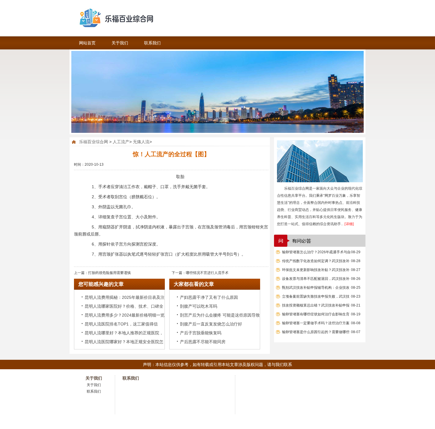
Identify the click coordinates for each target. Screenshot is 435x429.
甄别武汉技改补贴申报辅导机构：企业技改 (315, 288)
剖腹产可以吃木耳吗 (198, 306)
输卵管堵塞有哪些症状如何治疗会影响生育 (315, 314)
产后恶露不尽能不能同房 (202, 341)
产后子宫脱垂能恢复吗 (200, 332)
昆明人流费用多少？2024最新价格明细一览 (125, 315)
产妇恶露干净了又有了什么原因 (209, 297)
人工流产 (121, 141)
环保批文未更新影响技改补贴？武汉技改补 (315, 270)
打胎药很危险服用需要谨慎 (109, 273)
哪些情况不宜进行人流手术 (207, 273)
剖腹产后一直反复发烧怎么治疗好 (211, 324)
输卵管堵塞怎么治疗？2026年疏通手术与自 (316, 252)
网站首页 (87, 43)
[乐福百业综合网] (134, 18)
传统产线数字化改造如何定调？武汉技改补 (315, 261)
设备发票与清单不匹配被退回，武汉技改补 (315, 279)
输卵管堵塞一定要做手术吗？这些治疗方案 (315, 323)
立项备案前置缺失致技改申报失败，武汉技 (315, 296)
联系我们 (152, 43)
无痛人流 (141, 141)
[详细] (349, 224)
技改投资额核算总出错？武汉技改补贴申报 (315, 305)
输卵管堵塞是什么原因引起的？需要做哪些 (315, 332)
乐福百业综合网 (93, 141)
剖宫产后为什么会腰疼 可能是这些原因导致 (220, 315)
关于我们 (120, 43)
